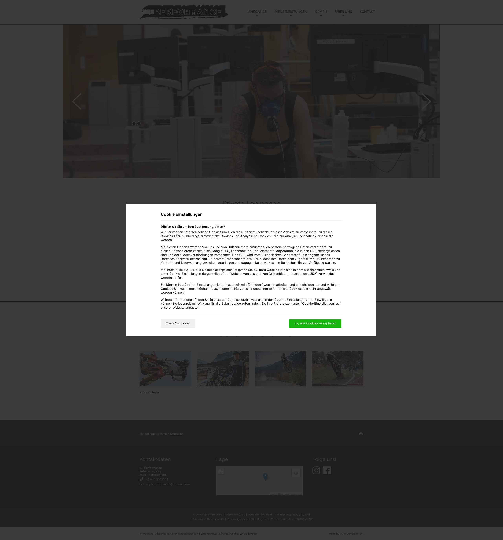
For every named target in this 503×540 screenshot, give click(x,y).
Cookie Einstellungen (178, 323)
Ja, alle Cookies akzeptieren (315, 323)
